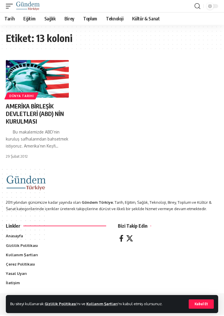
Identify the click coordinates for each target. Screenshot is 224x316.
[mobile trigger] (11, 6)
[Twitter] (129, 238)
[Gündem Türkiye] (28, 6)
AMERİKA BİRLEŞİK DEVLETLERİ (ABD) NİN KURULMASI (35, 113)
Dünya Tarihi (21, 96)
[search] (197, 6)
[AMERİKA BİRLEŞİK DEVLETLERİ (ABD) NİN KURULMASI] (37, 79)
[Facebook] (121, 238)
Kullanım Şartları (102, 303)
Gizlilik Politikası (60, 303)
